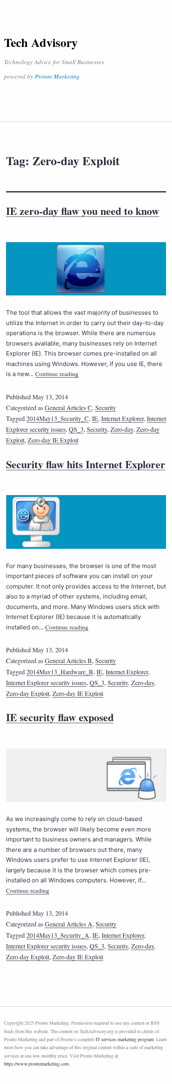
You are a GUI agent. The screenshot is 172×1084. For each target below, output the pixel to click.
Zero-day (121, 429)
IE (95, 418)
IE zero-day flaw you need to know (82, 210)
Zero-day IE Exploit (53, 440)
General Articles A (68, 924)
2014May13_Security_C (57, 418)
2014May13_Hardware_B (59, 671)
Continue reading (56, 374)
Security (105, 407)
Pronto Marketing (57, 76)
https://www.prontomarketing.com (36, 1063)
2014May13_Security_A (57, 935)
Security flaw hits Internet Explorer (85, 464)
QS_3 (76, 429)
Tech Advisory (41, 42)
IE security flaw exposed (60, 717)
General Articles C (68, 407)
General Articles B (68, 660)
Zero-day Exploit (27, 693)
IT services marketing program (125, 1039)
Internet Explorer (122, 418)
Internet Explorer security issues (46, 682)
